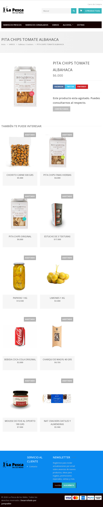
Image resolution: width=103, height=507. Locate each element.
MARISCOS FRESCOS (12, 25)
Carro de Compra (95, 4)
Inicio (3, 44)
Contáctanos (61, 109)
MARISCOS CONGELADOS (36, 25)
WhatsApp (94, 86)
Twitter (70, 86)
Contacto (33, 466)
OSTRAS (80, 25)
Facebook (58, 86)
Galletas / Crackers (25, 44)
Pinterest (81, 86)
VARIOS (55, 25)
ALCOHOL (67, 25)
